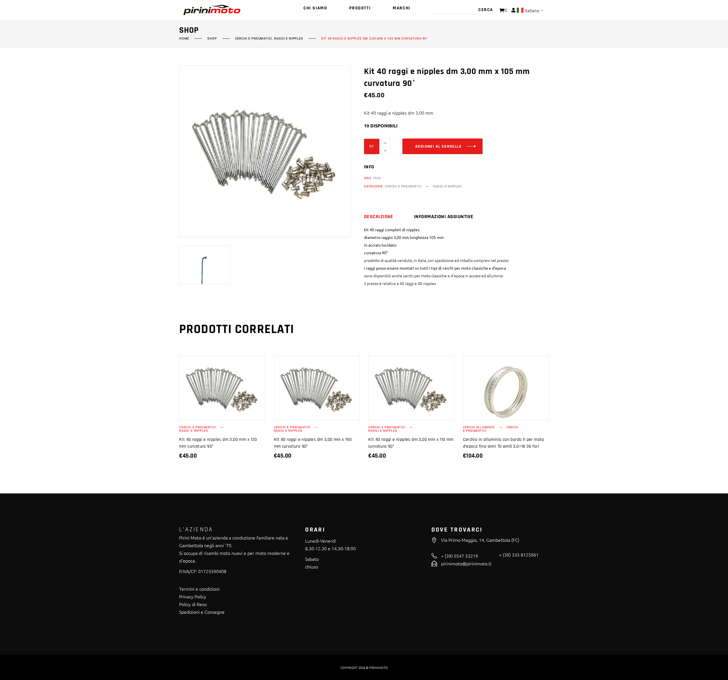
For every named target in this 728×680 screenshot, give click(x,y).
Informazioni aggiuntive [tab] (443, 216)
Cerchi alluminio (479, 427)
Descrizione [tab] (378, 216)
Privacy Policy (192, 596)
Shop (212, 38)
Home (184, 38)
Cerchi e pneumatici (253, 38)
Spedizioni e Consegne (202, 612)
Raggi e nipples (288, 38)
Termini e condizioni (199, 589)
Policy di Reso (193, 604)
